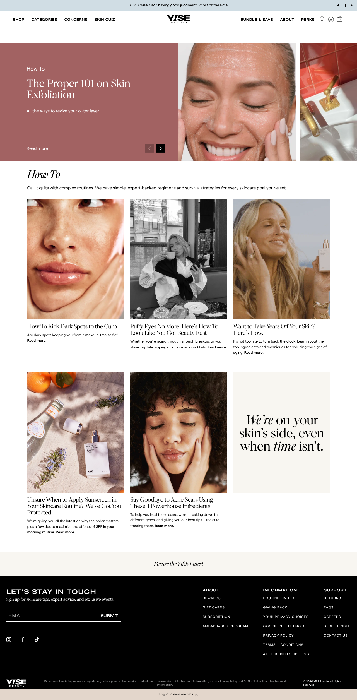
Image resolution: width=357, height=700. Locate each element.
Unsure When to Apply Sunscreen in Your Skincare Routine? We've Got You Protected (74, 506)
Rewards (212, 598)
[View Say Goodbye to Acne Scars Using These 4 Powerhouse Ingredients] (178, 432)
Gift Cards (214, 608)
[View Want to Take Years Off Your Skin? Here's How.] (281, 259)
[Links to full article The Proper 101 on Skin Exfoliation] (237, 102)
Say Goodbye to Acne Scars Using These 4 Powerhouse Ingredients (171, 502)
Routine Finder (278, 598)
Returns (332, 598)
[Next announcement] (351, 5)
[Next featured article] (160, 148)
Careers (332, 617)
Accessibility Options (286, 654)
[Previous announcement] (338, 5)
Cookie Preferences (284, 626)
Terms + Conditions (283, 645)
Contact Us (336, 636)
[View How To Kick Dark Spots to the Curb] (75, 259)
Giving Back (275, 608)
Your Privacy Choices (285, 617)
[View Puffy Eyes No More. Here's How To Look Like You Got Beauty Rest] (178, 259)
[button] (178, 694)
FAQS (329, 608)
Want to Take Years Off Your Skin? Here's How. (274, 329)
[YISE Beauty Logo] (16, 683)
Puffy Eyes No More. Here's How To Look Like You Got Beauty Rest (174, 329)
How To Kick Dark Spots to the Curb (72, 326)
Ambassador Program (225, 626)
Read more (37, 148)
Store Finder (337, 626)
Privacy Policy (278, 636)
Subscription (216, 617)
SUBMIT (109, 615)
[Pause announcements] (344, 5)
